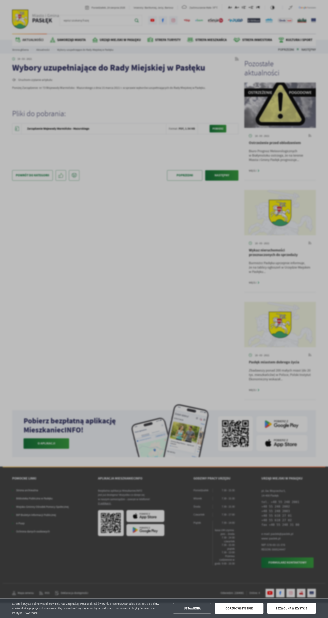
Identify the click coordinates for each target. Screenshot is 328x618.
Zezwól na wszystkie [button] (291, 608)
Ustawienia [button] (192, 608)
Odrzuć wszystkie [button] (239, 608)
